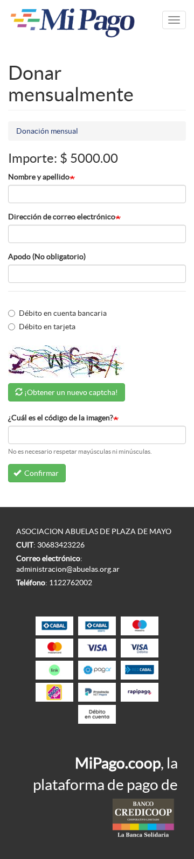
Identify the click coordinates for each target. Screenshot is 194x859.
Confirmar (41, 473)
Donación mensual (47, 131)
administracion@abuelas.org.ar (68, 569)
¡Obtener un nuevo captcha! (71, 392)
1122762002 (70, 582)
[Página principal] (72, 20)
